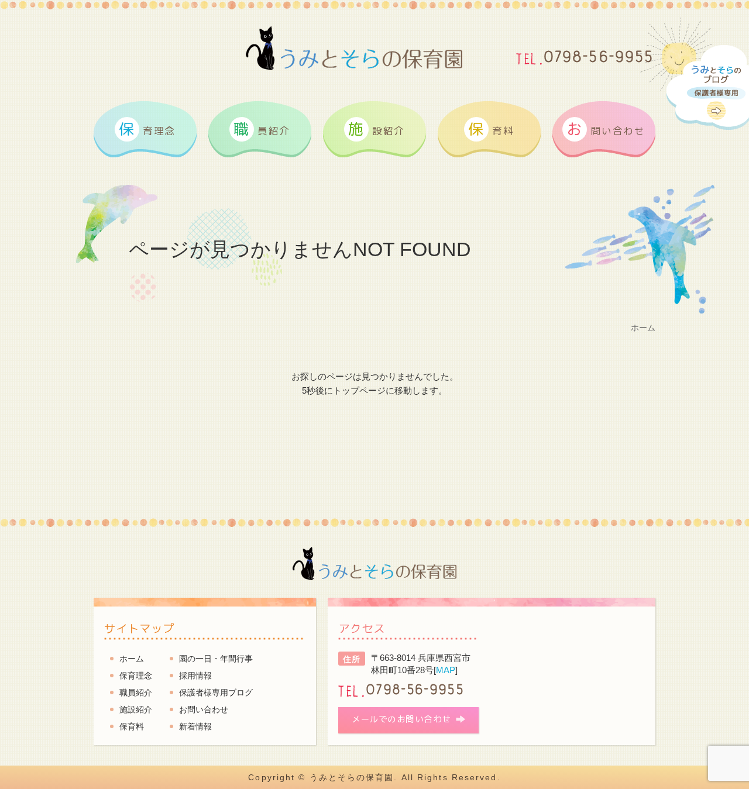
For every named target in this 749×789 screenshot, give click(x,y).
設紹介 (376, 128)
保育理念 (135, 675)
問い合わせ (605, 128)
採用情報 (195, 675)
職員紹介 (135, 692)
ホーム (131, 658)
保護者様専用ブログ (216, 692)
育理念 (147, 128)
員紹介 (261, 128)
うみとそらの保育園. (354, 777)
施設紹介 (135, 709)
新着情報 (195, 726)
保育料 (131, 726)
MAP (445, 670)
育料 (491, 128)
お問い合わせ (203, 709)
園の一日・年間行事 (216, 658)
